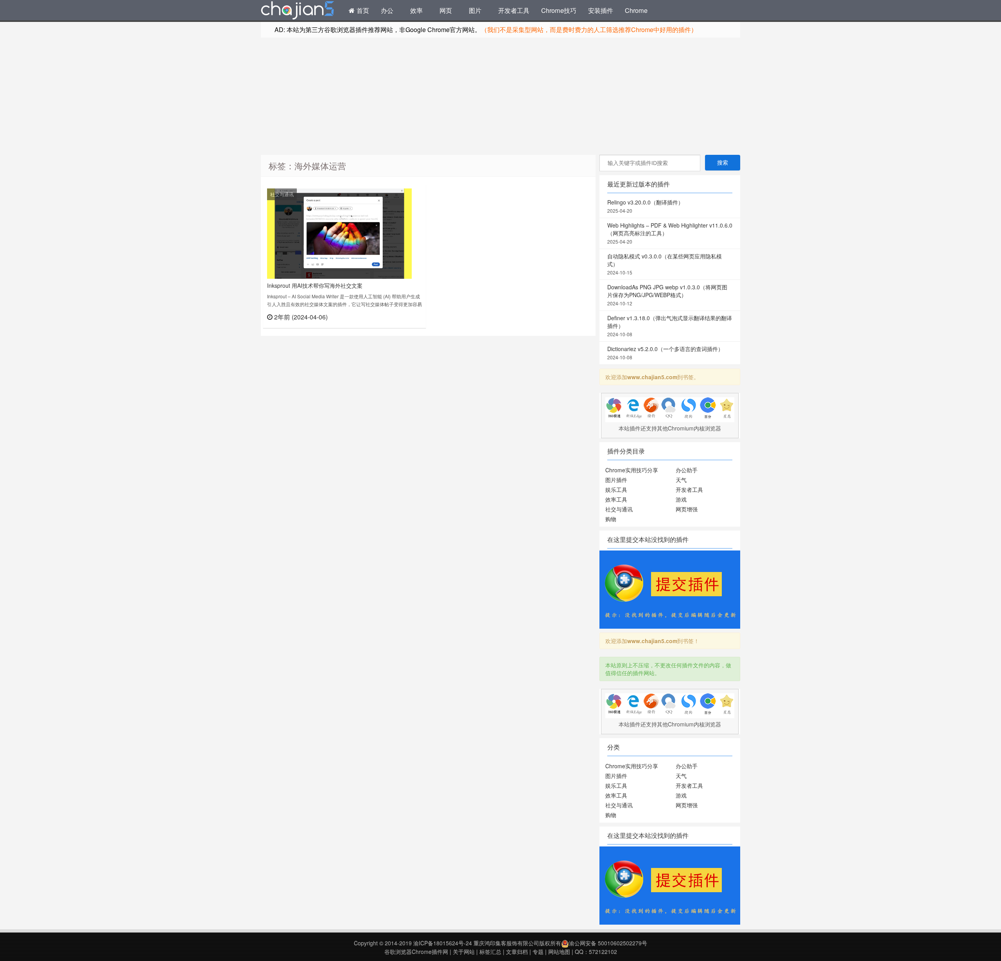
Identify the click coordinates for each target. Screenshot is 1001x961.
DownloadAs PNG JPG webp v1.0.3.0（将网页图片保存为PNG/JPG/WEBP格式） (667, 295)
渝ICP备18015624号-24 (442, 943)
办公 (387, 10)
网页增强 (687, 509)
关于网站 (464, 952)
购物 (610, 519)
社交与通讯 (282, 194)
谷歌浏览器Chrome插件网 (416, 952)
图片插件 (616, 480)
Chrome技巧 (558, 10)
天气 (681, 480)
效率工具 (616, 499)
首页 (362, 10)
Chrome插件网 (297, 11)
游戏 (681, 499)
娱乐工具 (616, 489)
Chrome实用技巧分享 (631, 470)
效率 (416, 10)
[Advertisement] (500, 96)
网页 (446, 10)
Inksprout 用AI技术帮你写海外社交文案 (314, 285)
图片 (475, 10)
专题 (538, 952)
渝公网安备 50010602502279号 (608, 943)
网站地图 (559, 952)
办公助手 (687, 470)
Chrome (636, 10)
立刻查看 (408, 316)
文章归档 (517, 952)
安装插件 (600, 10)
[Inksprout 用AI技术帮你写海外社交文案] (339, 233)
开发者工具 (513, 10)
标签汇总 (490, 952)
